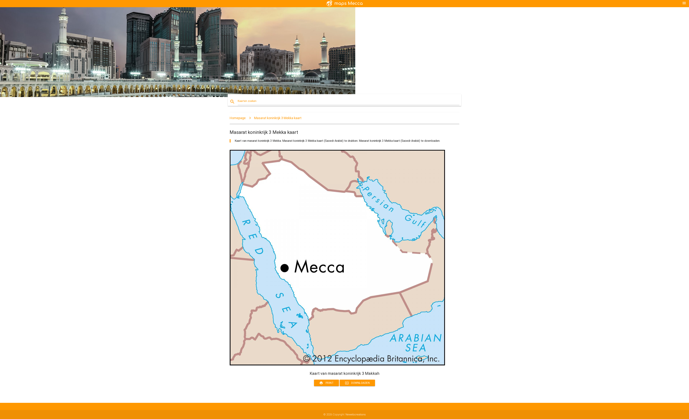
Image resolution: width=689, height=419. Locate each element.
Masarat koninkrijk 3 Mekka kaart (277, 118)
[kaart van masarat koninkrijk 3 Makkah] (337, 364)
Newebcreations (356, 414)
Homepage (238, 118)
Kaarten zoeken (247, 101)
